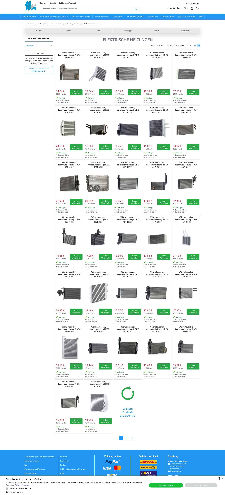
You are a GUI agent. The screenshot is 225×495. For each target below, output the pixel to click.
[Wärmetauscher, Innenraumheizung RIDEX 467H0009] (98, 128)
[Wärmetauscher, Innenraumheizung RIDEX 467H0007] (186, 73)
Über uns (43, 3)
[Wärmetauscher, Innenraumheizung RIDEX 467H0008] (69, 128)
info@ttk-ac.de (175, 471)
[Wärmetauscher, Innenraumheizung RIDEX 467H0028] (186, 238)
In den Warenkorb (76, 92)
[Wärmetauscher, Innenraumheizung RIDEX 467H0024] (98, 238)
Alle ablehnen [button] (201, 485)
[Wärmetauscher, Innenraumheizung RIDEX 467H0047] (98, 402)
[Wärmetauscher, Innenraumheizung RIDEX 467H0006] (157, 73)
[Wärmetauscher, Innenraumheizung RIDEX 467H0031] (98, 292)
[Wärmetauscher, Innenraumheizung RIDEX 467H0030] (69, 292)
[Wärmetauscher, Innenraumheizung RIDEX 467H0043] (157, 347)
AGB (62, 473)
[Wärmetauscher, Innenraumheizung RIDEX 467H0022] (69, 238)
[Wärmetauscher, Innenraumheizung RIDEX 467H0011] (157, 128)
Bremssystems (30, 473)
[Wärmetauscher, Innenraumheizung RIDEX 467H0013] (186, 128)
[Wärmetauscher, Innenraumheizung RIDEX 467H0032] (128, 292)
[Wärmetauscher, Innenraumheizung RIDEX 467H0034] (157, 292)
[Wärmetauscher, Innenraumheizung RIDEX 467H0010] (128, 128)
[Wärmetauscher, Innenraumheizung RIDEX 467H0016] (98, 183)
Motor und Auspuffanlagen (34, 469)
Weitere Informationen (22, 485)
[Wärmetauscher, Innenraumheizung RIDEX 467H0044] (186, 347)
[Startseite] (30, 6)
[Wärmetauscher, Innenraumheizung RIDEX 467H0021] (186, 183)
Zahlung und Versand (67, 3)
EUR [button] (186, 8)
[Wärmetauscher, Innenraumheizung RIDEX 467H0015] (69, 183)
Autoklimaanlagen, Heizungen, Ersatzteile (39, 457)
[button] (7, 488)
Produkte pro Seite (177, 46)
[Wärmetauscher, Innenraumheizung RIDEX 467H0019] (157, 183)
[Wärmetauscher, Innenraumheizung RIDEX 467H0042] (128, 347)
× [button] (222, 478)
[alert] (112, 485)
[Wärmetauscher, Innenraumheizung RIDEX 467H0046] (69, 402)
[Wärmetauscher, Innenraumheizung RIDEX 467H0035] (186, 292)
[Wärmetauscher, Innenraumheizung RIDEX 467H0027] (157, 238)
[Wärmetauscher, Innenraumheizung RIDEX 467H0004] (128, 73)
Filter (152, 46)
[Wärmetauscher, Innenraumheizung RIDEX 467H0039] (98, 347)
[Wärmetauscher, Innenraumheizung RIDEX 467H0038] (69, 347)
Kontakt (53, 3)
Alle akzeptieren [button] (166, 485)
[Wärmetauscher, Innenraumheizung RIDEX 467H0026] (128, 238)
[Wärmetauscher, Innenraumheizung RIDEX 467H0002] (69, 73)
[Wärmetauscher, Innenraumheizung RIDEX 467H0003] (98, 73)
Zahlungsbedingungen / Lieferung (73, 469)
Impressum (64, 461)
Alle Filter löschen (39, 54)
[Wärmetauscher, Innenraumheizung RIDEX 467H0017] (128, 183)
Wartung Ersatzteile (31, 461)
